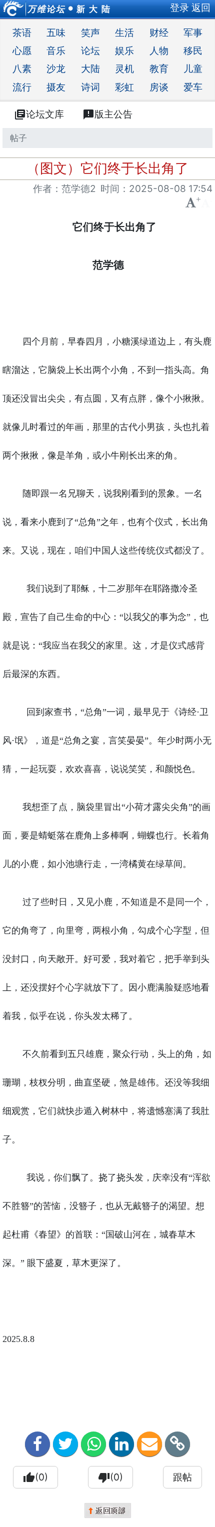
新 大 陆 (93, 9)
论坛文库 (39, 114)
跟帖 (182, 1477)
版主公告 (107, 114)
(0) (35, 1478)
